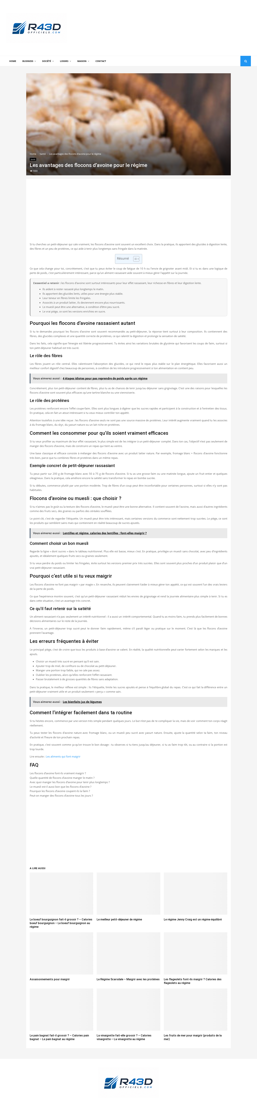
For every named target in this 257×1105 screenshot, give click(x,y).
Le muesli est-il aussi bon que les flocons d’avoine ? (60, 786)
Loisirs (64, 61)
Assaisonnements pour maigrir (50, 979)
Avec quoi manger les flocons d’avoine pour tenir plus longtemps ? (70, 782)
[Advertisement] (187, 27)
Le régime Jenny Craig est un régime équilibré (193, 919)
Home (12, 61)
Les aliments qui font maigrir (63, 756)
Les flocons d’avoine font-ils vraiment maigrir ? (58, 773)
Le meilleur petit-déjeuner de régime (119, 919)
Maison (82, 61)
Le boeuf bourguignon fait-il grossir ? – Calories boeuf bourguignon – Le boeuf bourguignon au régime (61, 923)
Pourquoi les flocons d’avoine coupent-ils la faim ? (60, 791)
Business (27, 61)
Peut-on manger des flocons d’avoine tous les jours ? (61, 795)
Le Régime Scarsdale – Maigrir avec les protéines (128, 979)
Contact (100, 61)
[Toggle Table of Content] (134, 259)
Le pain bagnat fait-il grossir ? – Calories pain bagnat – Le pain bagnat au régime (59, 1037)
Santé (33, 159)
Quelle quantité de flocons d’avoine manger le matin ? (62, 777)
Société (46, 61)
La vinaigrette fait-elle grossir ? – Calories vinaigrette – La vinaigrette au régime (124, 1037)
